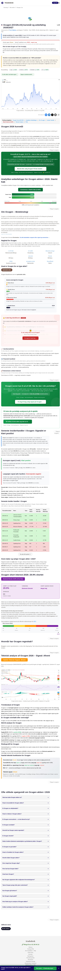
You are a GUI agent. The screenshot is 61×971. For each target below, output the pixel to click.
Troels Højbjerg (12, 30)
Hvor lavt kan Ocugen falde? (10, 868)
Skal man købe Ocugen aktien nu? (12, 797)
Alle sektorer (7, 928)
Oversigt (6, 7)
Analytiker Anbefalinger (31, 120)
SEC (47, 30)
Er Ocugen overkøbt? (8, 824)
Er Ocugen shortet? (8, 835)
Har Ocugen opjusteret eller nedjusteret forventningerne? (18, 879)
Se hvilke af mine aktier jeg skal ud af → (18, 421)
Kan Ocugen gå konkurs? (9, 890)
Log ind (55, 2)
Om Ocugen (42, 120)
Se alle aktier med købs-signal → (9, 74)
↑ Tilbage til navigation (54, 150)
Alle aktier (12, 7)
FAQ (27, 122)
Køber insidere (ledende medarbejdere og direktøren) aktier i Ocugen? (22, 841)
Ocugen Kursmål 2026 (18, 120)
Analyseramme (4, 30)
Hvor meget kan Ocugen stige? (11, 863)
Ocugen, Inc (20, 7)
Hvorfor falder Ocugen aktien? (10, 857)
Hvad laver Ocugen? (8, 874)
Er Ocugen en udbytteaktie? (10, 808)
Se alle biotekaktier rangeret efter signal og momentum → (35, 237)
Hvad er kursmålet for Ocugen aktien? (13, 803)
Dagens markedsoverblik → (27, 74)
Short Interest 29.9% (8, 122)
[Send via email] (55, 115)
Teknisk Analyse (19, 122)
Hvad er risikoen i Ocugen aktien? (11, 813)
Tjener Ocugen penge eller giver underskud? (15, 885)
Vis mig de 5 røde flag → (30, 338)
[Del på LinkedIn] (49, 115)
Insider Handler (50, 120)
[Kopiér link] (58, 115)
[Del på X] (52, 115)
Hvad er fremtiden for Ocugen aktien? (13, 852)
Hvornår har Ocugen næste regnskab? (13, 830)
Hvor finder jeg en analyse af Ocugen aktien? (15, 901)
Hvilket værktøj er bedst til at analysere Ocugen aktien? (17, 907)
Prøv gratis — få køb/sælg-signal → (45, 968)
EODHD (33, 30)
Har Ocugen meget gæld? (9, 896)
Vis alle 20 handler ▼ (25, 554)
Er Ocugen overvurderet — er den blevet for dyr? (16, 819)
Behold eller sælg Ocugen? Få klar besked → (30, 168)
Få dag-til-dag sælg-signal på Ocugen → (30, 402)
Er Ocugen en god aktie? (9, 846)
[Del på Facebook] (46, 115)
